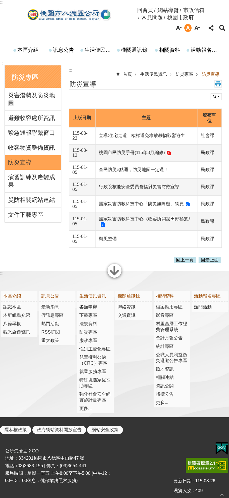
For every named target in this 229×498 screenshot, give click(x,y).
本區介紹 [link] (28, 50)
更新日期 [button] (183, 480)
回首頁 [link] (145, 10)
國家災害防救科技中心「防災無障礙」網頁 (141, 203)
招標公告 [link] (165, 394)
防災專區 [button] (25, 77)
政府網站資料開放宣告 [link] (59, 429)
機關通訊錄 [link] (134, 50)
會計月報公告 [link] (169, 338)
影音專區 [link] (165, 315)
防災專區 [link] (184, 74)
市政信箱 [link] (193, 10)
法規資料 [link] (88, 323)
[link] (222, 448)
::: (1, 2)
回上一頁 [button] (185, 260)
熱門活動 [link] (50, 323)
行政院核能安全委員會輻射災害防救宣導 (139, 186)
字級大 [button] (197, 28)
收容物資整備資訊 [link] (31, 147)
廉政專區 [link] (88, 340)
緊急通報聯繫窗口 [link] (31, 132)
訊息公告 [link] (63, 50)
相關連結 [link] (165, 377)
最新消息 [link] (50, 307)
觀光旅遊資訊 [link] (16, 332)
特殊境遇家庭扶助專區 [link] (95, 382)
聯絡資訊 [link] (126, 307)
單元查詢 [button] (216, 96)
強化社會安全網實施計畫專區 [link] (95, 397)
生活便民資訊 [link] (99, 50)
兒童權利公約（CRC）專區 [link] (93, 360)
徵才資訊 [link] (165, 369)
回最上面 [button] (210, 260)
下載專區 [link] (88, 315)
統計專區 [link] (165, 346)
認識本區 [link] (12, 307)
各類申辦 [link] (88, 307)
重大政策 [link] (50, 340)
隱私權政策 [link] (15, 429)
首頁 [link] (127, 74)
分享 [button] (211, 27)
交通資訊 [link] (126, 315)
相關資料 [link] (169, 50)
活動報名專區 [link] (205, 50)
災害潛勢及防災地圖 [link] (31, 99)
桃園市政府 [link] (180, 17)
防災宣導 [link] (20, 162)
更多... (85, 408)
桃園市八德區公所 (69, 15)
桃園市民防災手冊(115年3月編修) (132, 152)
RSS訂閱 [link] (50, 332)
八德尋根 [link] (12, 323)
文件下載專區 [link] (25, 214)
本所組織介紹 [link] (16, 315)
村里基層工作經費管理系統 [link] (171, 326)
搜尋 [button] (222, 27)
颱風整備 (108, 238)
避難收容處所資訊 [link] (31, 118)
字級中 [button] (188, 28)
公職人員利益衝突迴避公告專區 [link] (171, 357)
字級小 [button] (178, 28)
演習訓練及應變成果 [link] (31, 181)
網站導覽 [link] (168, 10)
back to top (222, 494)
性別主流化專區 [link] (95, 348)
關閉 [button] (114, 277)
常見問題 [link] (152, 17)
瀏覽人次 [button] (183, 490)
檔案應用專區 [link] (169, 307)
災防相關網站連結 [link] (31, 200)
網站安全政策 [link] (105, 429)
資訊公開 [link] (165, 385)
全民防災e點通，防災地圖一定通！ (133, 169)
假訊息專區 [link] (52, 315)
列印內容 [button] (218, 84)
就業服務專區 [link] (92, 371)
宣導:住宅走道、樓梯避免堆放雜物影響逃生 (142, 135)
